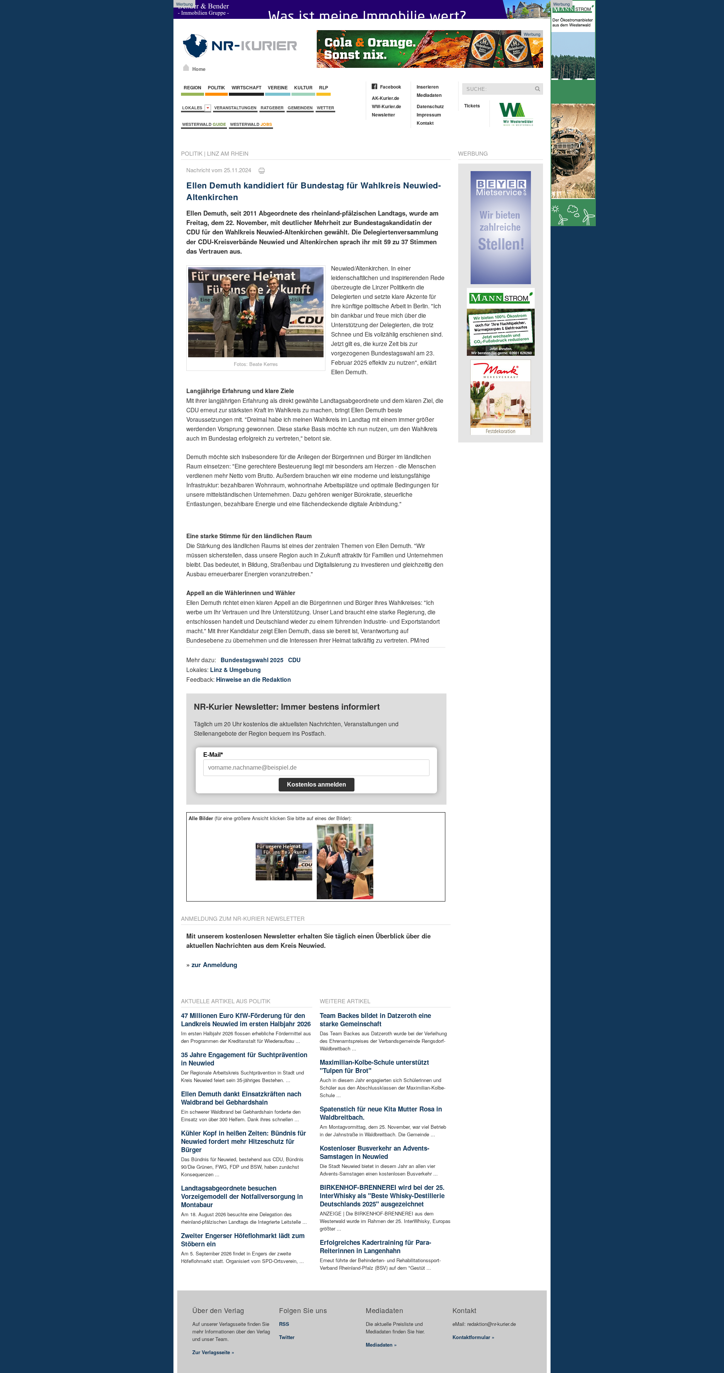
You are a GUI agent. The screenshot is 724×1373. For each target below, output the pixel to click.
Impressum (429, 114)
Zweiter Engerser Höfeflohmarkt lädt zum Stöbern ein (243, 1239)
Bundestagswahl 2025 (252, 659)
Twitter (287, 1337)
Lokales (193, 107)
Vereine (278, 87)
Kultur (303, 87)
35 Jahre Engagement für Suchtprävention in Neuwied (244, 1058)
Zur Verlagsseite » (213, 1352)
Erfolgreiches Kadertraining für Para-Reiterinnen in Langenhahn (375, 1246)
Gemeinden (300, 107)
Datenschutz (430, 106)
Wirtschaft (246, 87)
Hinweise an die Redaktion (253, 679)
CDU (294, 659)
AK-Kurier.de (385, 98)
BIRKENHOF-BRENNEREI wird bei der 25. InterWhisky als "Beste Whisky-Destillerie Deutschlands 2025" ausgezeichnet (382, 1195)
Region (192, 87)
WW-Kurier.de (386, 106)
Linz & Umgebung (235, 669)
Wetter (325, 107)
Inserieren (428, 86)
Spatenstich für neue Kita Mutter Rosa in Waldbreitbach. (381, 1113)
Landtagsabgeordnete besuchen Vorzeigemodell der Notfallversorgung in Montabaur (242, 1196)
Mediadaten (429, 95)
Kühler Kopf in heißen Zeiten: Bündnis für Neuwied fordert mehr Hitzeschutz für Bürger (243, 1141)
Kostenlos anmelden (316, 784)
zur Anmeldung (214, 964)
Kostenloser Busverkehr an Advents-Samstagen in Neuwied (374, 1152)
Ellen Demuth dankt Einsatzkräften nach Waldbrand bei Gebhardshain (241, 1098)
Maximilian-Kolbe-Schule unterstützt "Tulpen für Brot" (374, 1066)
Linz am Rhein (227, 153)
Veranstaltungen (235, 107)
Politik (216, 87)
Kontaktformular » (473, 1337)
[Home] (186, 67)
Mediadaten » (381, 1344)
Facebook (390, 86)
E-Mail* (213, 755)
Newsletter (383, 114)
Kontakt (425, 122)
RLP (323, 87)
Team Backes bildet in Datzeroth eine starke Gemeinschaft (375, 1019)
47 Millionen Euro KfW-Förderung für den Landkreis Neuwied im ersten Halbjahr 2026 (246, 1019)
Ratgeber (272, 107)
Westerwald (204, 124)
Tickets (472, 105)
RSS (284, 1323)
